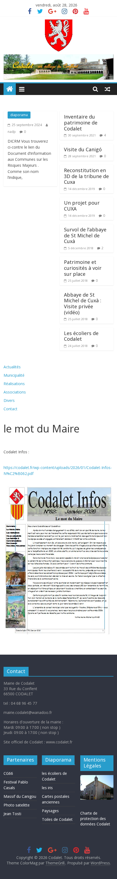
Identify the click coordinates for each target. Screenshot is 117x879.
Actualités (12, 366)
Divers (9, 400)
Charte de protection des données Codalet (95, 818)
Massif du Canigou (20, 796)
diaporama (19, 115)
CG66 (8, 773)
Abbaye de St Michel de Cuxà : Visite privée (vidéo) (82, 303)
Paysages (50, 810)
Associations (15, 392)
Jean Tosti (12, 813)
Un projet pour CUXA (82, 205)
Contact (10, 408)
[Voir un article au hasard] (107, 89)
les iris (47, 787)
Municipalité (14, 375)
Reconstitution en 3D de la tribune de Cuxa (86, 176)
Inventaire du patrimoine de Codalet (80, 122)
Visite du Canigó (83, 149)
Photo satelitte (17, 805)
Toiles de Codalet (57, 819)
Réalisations (14, 383)
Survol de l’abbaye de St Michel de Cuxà (85, 235)
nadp (12, 131)
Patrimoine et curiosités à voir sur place (82, 268)
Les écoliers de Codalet (81, 336)
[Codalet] (10, 89)
